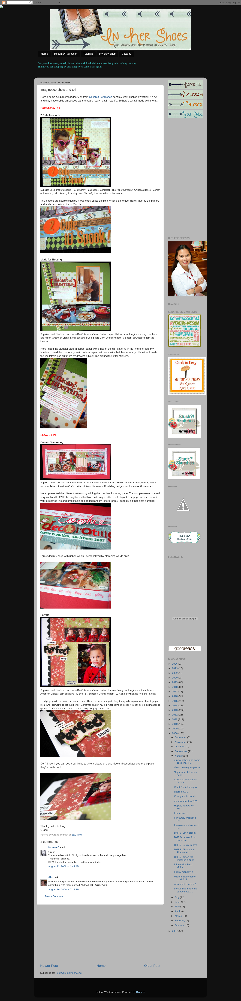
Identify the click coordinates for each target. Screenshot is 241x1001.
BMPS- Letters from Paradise (185, 839)
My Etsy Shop (107, 53)
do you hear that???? (186, 801)
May (177, 906)
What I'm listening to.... (187, 787)
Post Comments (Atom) (69, 973)
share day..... (181, 791)
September (181, 751)
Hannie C (53, 847)
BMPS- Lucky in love (185, 845)
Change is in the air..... (186, 796)
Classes (126, 53)
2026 (175, 663)
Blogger (140, 992)
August (179, 756)
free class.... (181, 813)
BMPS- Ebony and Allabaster (184, 851)
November (181, 742)
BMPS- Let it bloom (185, 832)
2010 (175, 724)
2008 (175, 733)
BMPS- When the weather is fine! (184, 858)
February (180, 920)
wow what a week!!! (185, 884)
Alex (51, 877)
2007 (175, 931)
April (177, 911)
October (180, 746)
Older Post (152, 966)
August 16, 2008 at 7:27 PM (63, 889)
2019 (175, 682)
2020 (175, 677)
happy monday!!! (183, 872)
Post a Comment (54, 896)
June (178, 902)
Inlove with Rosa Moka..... (183, 866)
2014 (175, 705)
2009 (175, 728)
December (181, 737)
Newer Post (49, 966)
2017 (175, 691)
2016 (175, 696)
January (180, 925)
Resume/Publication (65, 53)
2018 (175, 687)
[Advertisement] (100, 934)
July (177, 897)
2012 (175, 714)
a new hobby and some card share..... (187, 761)
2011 (175, 719)
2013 (175, 710)
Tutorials (88, 53)
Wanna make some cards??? (185, 878)
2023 (175, 668)
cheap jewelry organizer (187, 767)
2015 (175, 701)
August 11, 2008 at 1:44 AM (63, 866)
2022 (175, 673)
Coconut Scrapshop (100, 97)
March (179, 916)
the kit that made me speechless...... (185, 890)
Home (44, 53)
